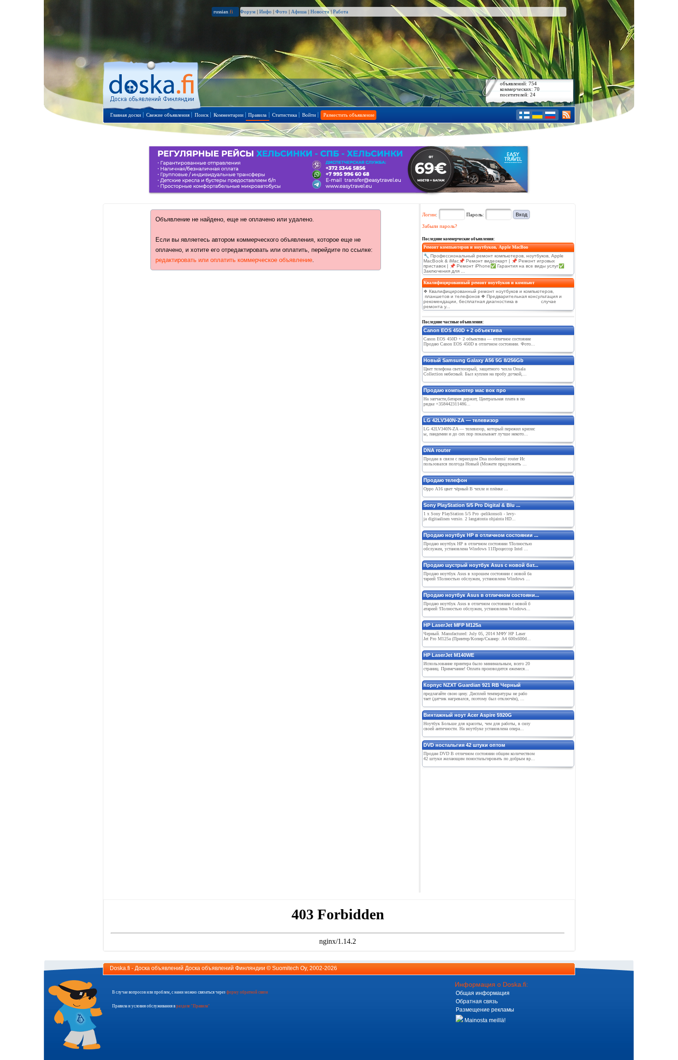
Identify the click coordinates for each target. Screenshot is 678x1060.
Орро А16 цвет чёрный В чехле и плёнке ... (465, 488)
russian (223, 11)
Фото (281, 11)
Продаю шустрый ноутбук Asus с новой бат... (480, 565)
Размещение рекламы (485, 1009)
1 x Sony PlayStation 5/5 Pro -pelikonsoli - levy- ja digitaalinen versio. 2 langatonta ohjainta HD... (469, 516)
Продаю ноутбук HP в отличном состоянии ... (480, 535)
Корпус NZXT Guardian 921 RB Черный (472, 685)
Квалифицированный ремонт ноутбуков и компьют (479, 282)
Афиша (299, 11)
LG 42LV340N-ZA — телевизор (461, 420)
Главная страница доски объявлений (152, 84)
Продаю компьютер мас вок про (464, 390)
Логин (429, 214)
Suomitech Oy (289, 968)
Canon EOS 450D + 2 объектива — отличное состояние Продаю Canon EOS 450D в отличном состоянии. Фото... (479, 341)
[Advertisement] (491, 828)
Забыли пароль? (439, 226)
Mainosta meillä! (484, 1020)
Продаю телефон (445, 480)
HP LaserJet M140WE (448, 655)
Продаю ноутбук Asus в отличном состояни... (481, 595)
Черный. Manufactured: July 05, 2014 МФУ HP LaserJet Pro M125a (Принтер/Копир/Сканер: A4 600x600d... (477, 636)
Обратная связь (477, 1001)
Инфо (265, 11)
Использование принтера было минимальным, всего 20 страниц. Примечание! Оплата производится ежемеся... (476, 666)
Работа (340, 11)
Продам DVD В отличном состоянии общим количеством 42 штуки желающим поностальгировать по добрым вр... (479, 756)
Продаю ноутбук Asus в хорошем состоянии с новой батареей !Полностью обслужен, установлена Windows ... (477, 576)
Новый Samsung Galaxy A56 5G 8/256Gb (473, 360)
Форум (248, 11)
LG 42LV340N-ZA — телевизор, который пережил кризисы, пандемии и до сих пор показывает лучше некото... (479, 431)
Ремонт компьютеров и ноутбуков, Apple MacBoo (475, 247)
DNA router (437, 450)
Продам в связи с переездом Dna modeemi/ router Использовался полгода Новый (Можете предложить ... (475, 461)
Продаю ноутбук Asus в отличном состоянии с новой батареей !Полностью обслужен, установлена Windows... (476, 606)
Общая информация (483, 993)
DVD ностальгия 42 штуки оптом (464, 745)
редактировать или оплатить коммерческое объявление (233, 259)
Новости (319, 11)
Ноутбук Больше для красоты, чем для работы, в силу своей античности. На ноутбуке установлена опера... (476, 726)
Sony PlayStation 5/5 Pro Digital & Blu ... (471, 505)
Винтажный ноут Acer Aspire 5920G (467, 715)
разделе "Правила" (193, 1006)
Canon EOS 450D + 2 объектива (462, 330)
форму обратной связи (247, 992)
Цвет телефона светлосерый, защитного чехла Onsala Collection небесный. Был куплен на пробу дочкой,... (475, 371)
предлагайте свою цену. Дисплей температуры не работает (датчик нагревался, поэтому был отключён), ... (475, 696)
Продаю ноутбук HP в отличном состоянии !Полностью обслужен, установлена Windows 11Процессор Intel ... (477, 546)
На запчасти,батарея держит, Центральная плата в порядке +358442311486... (474, 401)
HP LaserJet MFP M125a (452, 625)
